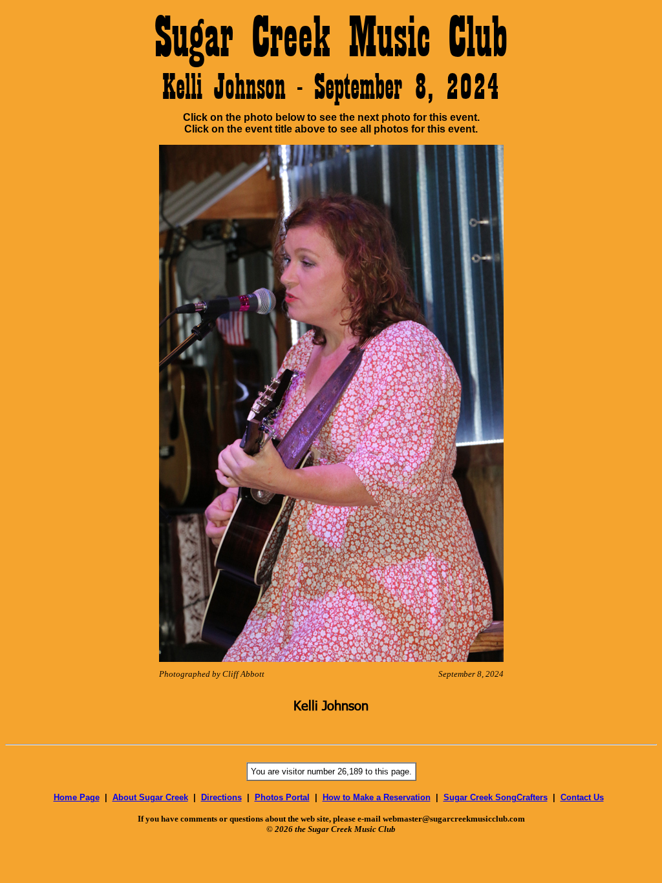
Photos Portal (282, 797)
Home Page (77, 797)
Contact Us (582, 797)
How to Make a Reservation (377, 797)
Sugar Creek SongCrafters (495, 797)
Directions (221, 797)
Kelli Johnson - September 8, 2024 (331, 86)
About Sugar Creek (150, 797)
